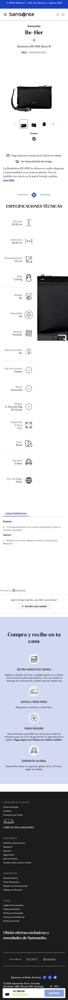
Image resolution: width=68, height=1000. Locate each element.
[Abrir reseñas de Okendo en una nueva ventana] (13, 590)
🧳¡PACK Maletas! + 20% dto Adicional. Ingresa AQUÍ (34, 2)
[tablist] (34, 514)
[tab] (16, 513)
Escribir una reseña (37, 607)
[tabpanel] (34, 546)
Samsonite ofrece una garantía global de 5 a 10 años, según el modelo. (34, 768)
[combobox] (56, 986)
